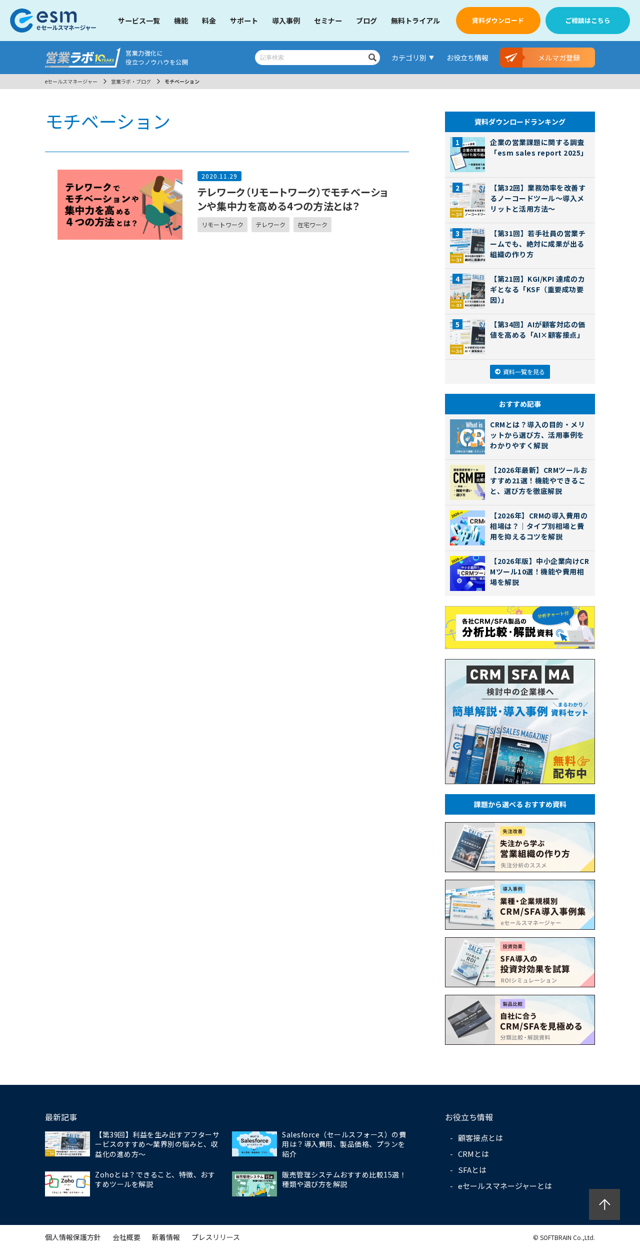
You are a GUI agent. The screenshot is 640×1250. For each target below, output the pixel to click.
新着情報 (166, 1237)
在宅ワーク (313, 224)
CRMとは (473, 1153)
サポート (244, 21)
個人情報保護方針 (73, 1237)
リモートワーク (223, 224)
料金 (209, 21)
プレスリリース (216, 1237)
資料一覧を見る (524, 371)
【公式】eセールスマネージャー (53, 21)
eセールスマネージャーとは (505, 1185)
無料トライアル (415, 21)
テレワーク (271, 224)
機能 (181, 21)
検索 (372, 57)
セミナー (328, 21)
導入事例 (286, 21)
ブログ (366, 21)
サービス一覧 (139, 21)
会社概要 (126, 1237)
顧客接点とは (480, 1137)
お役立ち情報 (467, 58)
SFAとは (472, 1169)
